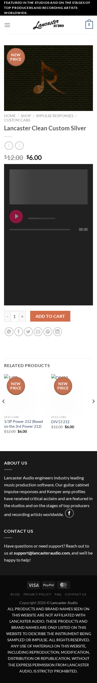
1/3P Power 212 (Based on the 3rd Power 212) (23, 423)
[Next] (93, 412)
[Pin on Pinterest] (47, 331)
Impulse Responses (54, 116)
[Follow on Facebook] (69, 513)
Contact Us (75, 594)
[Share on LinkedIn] (57, 331)
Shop (26, 116)
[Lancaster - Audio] (48, 25)
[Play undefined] (16, 216)
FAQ (58, 594)
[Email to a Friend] (38, 331)
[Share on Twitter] (28, 331)
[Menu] (7, 25)
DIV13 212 (60, 422)
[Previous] (3, 412)
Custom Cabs (17, 120)
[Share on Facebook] (18, 331)
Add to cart (50, 316)
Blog (15, 594)
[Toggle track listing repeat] (13, 240)
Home (10, 116)
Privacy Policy (37, 594)
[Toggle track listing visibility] (82, 240)
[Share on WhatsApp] (9, 331)
